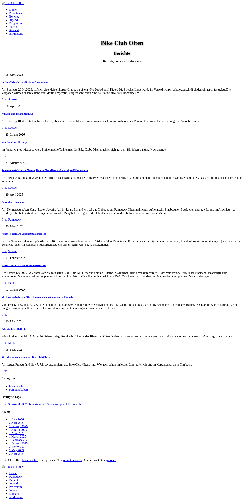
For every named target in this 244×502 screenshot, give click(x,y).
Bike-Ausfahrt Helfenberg (15, 328)
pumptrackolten (18, 389)
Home (13, 9)
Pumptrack (15, 13)
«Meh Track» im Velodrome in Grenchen (24, 265)
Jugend (13, 20)
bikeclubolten (17, 386)
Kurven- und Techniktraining (17, 113)
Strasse (12, 99)
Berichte (14, 16)
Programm (15, 23)
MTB (11, 342)
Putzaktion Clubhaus (13, 201)
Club (4, 99)
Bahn (11, 282)
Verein (13, 26)
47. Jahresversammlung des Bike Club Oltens (26, 357)
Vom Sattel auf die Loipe (15, 142)
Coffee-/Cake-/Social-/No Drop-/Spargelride (25, 82)
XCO (50, 404)
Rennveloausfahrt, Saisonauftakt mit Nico (24, 233)
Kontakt (14, 30)
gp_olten (111, 460)
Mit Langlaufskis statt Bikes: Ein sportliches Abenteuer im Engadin (37, 297)
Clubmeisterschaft (35, 404)
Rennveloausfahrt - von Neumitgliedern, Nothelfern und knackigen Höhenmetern (45, 170)
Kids (78, 404)
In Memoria (16, 33)
